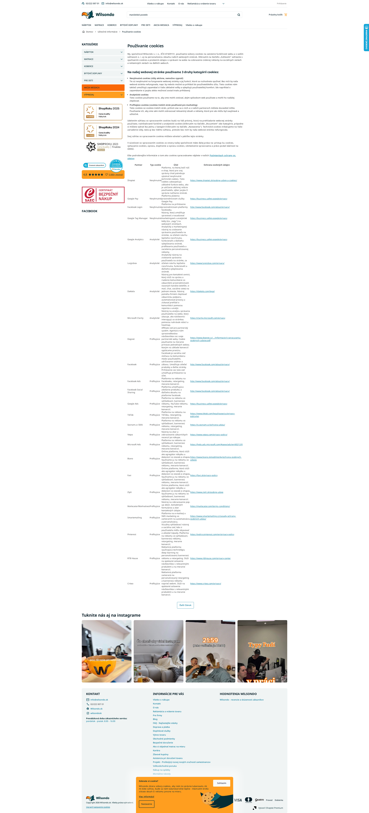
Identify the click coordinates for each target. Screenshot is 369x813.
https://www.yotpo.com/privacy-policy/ (208, 434)
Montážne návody (162, 773)
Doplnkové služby (161, 730)
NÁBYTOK (89, 52)
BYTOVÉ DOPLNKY (93, 73)
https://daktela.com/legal (202, 291)
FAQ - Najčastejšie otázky (165, 723)
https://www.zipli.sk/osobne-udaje (206, 492)
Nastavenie (146, 804)
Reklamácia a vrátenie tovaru (201, 3)
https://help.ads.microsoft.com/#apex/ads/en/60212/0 (216, 444)
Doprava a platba (161, 727)
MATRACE (88, 59)
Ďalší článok (185, 605)
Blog (155, 719)
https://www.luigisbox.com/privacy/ (207, 263)
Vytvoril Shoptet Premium (270, 807)
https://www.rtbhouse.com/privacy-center (210, 558)
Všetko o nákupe (155, 3)
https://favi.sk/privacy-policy (203, 475)
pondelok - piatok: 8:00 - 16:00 (106, 720)
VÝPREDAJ (89, 94)
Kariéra (156, 750)
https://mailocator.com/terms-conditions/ (210, 506)
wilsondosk (96, 713)
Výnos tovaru (159, 734)
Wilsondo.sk (96, 708)
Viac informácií (146, 796)
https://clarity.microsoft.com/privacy (207, 318)
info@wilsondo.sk (99, 699)
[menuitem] (86, 25)
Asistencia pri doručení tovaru (168, 758)
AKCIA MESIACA (91, 87)
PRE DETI (88, 80)
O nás (181, 3)
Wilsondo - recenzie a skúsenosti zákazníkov (242, 699)
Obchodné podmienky (164, 738)
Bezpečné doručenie (163, 742)
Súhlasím (221, 783)
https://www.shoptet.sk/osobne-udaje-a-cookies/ (213, 180)
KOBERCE (88, 66)
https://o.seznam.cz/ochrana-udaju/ (207, 424)
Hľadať (239, 14)
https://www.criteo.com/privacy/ (205, 583)
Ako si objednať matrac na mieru (169, 746)
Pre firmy (157, 715)
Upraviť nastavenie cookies (98, 807)
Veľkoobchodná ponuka (165, 766)
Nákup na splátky (161, 769)
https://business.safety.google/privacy (208, 198)
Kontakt (171, 3)
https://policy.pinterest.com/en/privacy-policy (212, 534)
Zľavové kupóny (160, 754)
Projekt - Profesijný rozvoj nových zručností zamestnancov (181, 762)
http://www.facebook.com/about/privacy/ (210, 207)
